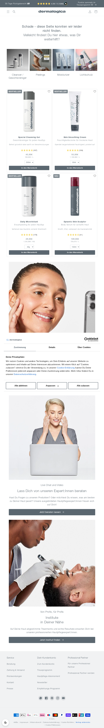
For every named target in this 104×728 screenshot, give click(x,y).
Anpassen (50, 385)
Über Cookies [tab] (84, 347)
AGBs (16, 722)
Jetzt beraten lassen (50, 512)
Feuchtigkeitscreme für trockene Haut (75, 140)
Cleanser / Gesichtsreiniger (18, 76)
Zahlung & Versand (16, 670)
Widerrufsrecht (35, 722)
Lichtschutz (86, 74)
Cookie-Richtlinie (67, 722)
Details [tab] (52, 347)
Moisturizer (63, 74)
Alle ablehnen (20, 385)
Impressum (24, 722)
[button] (8, 12)
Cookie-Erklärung (66, 368)
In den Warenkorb (29, 168)
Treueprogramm (44, 670)
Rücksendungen (14, 676)
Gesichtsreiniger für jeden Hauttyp (29, 140)
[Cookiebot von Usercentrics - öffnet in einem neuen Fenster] (86, 339)
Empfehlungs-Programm (48, 688)
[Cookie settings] (5, 722)
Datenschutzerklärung (25, 374)
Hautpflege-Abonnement (48, 676)
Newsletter (42, 682)
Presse (10, 688)
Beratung (11, 664)
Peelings (40, 74)
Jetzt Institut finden (50, 640)
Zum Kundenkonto (45, 664)
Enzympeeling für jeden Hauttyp (29, 224)
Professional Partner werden (81, 673)
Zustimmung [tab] (20, 347)
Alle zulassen (83, 385)
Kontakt (10, 682)
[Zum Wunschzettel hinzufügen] (49, 91)
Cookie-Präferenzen (53, 725)
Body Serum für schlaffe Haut (75, 224)
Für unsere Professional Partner (79, 665)
